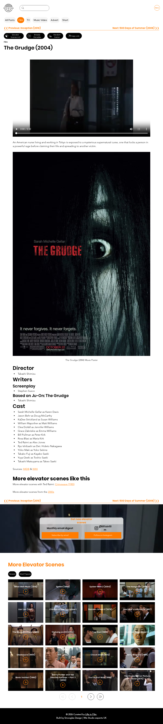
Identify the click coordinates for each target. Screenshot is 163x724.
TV (28, 20)
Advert (54, 20)
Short (65, 20)
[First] (62, 696)
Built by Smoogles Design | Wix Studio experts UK (81, 717)
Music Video (40, 20)
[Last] (100, 696)
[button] (60, 535)
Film (20, 20)
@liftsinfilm (105, 528)
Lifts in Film (90, 714)
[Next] (91, 696)
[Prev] (72, 696)
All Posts (10, 20)
